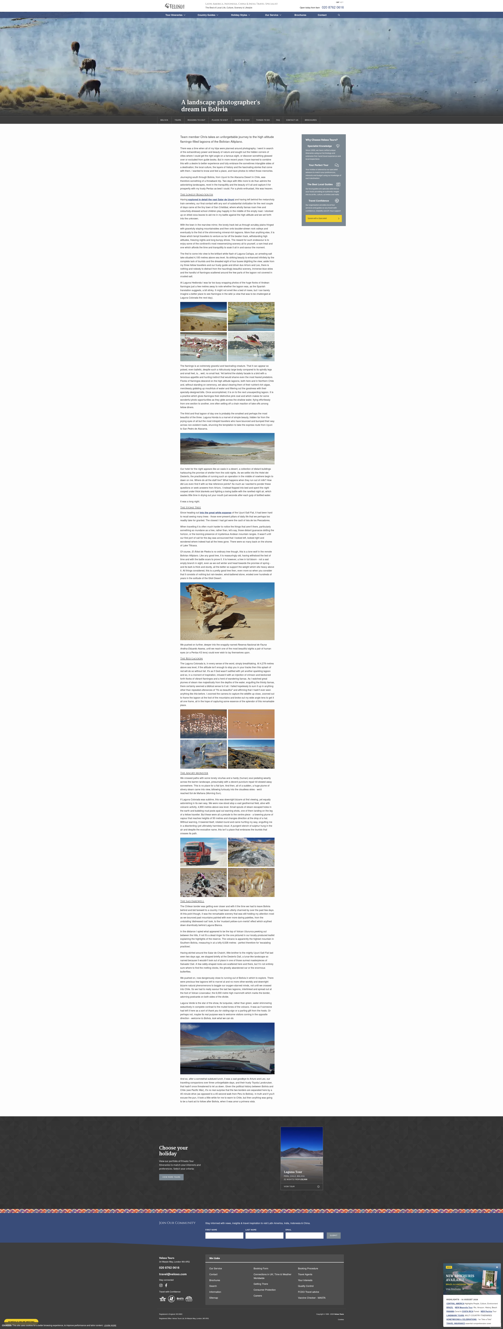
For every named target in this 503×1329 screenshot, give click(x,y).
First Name (211, 1230)
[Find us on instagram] (161, 1286)
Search (213, 1286)
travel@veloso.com (173, 1274)
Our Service (215, 1268)
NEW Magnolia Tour (463, 1307)
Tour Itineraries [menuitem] (173, 15)
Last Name (250, 1230)
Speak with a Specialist (317, 218)
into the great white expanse (215, 512)
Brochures (311, 120)
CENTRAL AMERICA (455, 1303)
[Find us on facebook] (166, 1286)
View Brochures (453, 1289)
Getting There (261, 1283)
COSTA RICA (467, 1311)
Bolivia (164, 120)
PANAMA (450, 1311)
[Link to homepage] (174, 6)
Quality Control (306, 1286)
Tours (178, 120)
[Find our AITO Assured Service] (189, 1301)
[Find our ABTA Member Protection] (180, 1301)
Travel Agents (305, 1274)
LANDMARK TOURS (455, 1315)
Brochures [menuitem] (300, 15)
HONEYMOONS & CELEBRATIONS (461, 1319)
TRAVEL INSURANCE (455, 1323)
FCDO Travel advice (308, 1291)
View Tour (289, 1187)
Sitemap (213, 1297)
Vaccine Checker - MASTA (312, 1297)
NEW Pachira (486, 1311)
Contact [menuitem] (322, 15)
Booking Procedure (308, 1268)
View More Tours (171, 1177)
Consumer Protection (265, 1289)
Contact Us (292, 120)
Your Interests (305, 1280)
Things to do (263, 120)
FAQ (278, 120)
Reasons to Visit (196, 120)
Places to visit (220, 120)
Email (288, 1230)
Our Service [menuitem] (271, 15)
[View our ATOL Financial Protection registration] (171, 1301)
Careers (258, 1295)
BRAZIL (449, 1307)
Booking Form (261, 1268)
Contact (213, 1274)
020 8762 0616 (333, 7)
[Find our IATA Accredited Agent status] (162, 1301)
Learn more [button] (110, 1326)
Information (215, 1291)
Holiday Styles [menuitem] (239, 15)
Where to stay (242, 120)
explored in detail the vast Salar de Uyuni (211, 199)
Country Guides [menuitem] (206, 15)
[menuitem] (338, 15)
